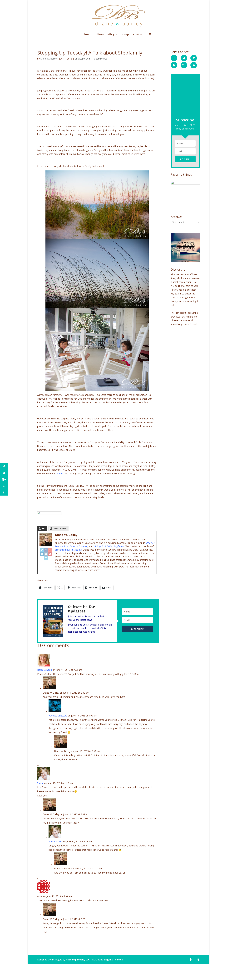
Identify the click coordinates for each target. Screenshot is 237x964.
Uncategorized (82, 58)
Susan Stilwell (56, 841)
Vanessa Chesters (58, 715)
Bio (43, 528)
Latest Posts (59, 528)
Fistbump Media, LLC (78, 959)
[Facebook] (46, 550)
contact (138, 34)
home (88, 34)
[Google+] (50, 550)
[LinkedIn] (42, 554)
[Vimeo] (46, 558)
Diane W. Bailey (48, 58)
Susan (60, 473)
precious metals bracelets (68, 549)
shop (125, 34)
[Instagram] (46, 554)
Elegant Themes (113, 959)
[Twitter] (42, 550)
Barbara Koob (44, 669)
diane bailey (106, 34)
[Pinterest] (50, 554)
